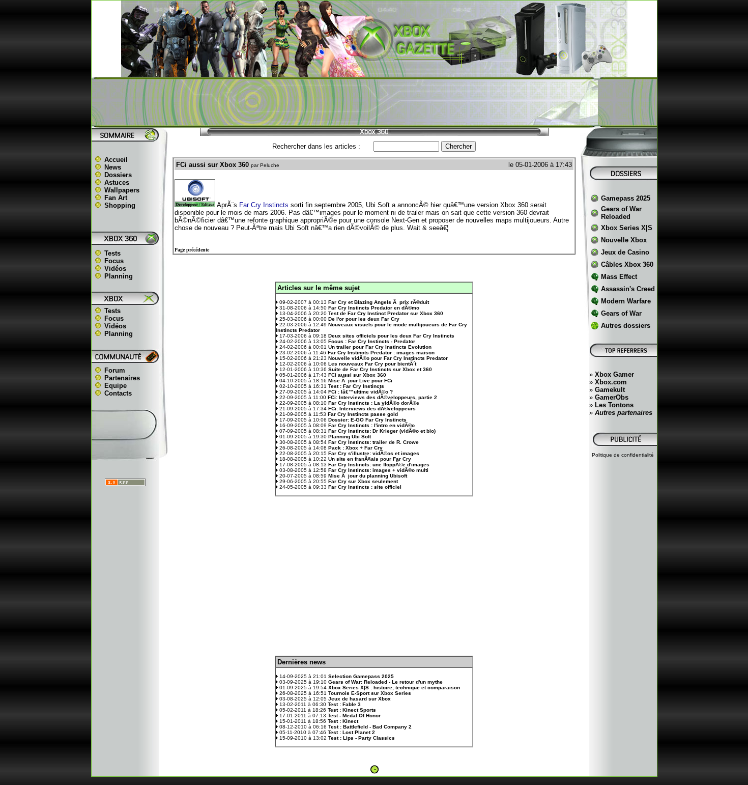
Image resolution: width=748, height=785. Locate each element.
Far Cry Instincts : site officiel (364, 487)
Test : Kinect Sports (352, 710)
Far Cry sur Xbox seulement (363, 481)
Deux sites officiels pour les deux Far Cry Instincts (391, 336)
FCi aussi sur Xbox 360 (357, 375)
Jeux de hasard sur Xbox (359, 699)
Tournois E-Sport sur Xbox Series (369, 693)
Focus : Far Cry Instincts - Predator (371, 341)
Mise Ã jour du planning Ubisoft (367, 476)
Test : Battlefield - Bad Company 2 (370, 727)
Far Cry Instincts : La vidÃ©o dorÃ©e (373, 403)
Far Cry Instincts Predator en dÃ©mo (373, 308)
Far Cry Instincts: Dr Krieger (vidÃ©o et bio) (382, 431)
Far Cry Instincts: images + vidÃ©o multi (378, 470)
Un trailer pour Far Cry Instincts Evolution (379, 347)
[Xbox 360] (374, 71)
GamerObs (611, 397)
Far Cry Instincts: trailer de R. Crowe (373, 442)
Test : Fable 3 (344, 704)
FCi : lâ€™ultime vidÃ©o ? (360, 392)
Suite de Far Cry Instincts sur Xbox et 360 (380, 369)
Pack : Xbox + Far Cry (355, 448)
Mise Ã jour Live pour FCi (360, 380)
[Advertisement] (374, 102)
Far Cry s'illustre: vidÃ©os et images (373, 453)
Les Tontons (614, 405)
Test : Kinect (343, 721)
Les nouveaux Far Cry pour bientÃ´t (372, 364)
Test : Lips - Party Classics (361, 738)
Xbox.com (611, 382)
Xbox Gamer (614, 374)
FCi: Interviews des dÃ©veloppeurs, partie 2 (382, 397)
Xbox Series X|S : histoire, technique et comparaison (394, 687)
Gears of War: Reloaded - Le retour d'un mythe (385, 682)
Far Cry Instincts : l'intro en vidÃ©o (371, 425)
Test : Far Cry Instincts (356, 386)
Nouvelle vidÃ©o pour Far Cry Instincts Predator (388, 358)
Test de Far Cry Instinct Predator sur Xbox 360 (385, 313)
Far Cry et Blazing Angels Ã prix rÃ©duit (378, 302)
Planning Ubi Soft (349, 436)
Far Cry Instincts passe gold (363, 414)
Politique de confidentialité (623, 455)
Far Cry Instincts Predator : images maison (381, 352)
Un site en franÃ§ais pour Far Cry (369, 459)
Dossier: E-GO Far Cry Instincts (367, 420)
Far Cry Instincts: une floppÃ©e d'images (378, 464)
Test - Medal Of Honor (354, 715)
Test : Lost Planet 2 (351, 732)
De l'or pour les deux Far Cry (363, 319)
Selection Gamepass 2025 (361, 676)
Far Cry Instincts (264, 205)
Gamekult (610, 390)
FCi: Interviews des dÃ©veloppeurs (372, 408)
